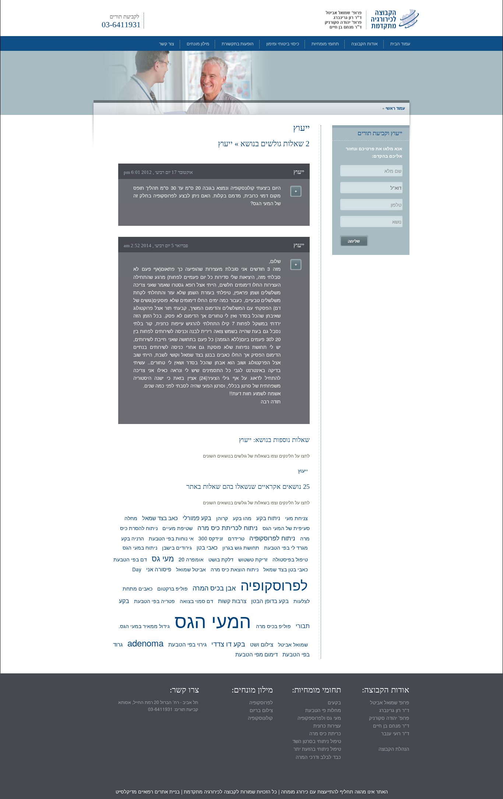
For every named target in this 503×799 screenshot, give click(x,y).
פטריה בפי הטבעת (154, 600)
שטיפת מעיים (177, 528)
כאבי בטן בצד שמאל (285, 569)
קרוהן (222, 518)
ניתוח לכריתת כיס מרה (227, 527)
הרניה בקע (132, 538)
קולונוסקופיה (260, 717)
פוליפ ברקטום (172, 588)
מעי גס (163, 558)
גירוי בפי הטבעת (187, 644)
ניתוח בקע (268, 518)
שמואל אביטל (293, 644)
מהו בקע (242, 518)
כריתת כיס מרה (325, 733)
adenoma (145, 642)
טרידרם (236, 538)
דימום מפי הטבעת (256, 654)
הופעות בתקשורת (238, 43)
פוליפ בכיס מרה (273, 626)
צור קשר (166, 43)
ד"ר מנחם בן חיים (391, 725)
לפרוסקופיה (274, 584)
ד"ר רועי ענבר (395, 733)
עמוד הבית (400, 43)
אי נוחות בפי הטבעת (171, 538)
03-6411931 (121, 21)
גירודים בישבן (177, 547)
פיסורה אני (158, 569)
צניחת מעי (296, 518)
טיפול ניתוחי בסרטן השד (316, 740)
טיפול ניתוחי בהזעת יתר (317, 748)
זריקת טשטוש (253, 559)
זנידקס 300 (210, 538)
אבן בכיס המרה (214, 587)
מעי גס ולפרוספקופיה (319, 717)
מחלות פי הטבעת (323, 710)
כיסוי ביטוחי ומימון (282, 43)
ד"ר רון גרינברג (394, 710)
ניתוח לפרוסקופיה (272, 537)
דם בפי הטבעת (130, 559)
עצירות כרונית (327, 725)
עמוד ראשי (395, 108)
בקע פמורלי (197, 518)
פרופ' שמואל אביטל (389, 702)
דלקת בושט (220, 559)
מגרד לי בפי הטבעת (286, 547)
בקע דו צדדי (228, 643)
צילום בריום (261, 710)
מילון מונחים (198, 43)
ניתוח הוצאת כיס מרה (234, 569)
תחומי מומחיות (325, 43)
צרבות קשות (232, 600)
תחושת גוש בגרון (240, 547)
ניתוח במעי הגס (140, 547)
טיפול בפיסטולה (290, 559)
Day (136, 569)
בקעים (334, 702)
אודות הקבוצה (364, 43)
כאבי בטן (207, 547)
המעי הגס (213, 620)
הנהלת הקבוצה (394, 748)
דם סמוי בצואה (196, 600)
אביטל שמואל (191, 569)
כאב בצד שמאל (160, 518)
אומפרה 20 (191, 559)
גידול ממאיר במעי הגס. (144, 626)
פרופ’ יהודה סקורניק (389, 717)
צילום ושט (261, 644)
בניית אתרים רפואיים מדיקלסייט (148, 791)
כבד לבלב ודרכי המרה (318, 756)
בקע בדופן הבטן (270, 600)
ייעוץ (298, 172)
